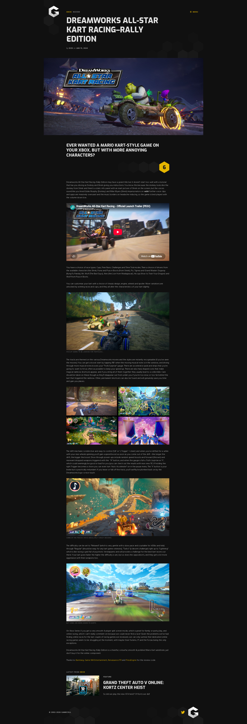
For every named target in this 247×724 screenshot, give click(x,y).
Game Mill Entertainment (95, 660)
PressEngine (131, 660)
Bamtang (79, 660)
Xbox (69, 12)
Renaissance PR (115, 660)
